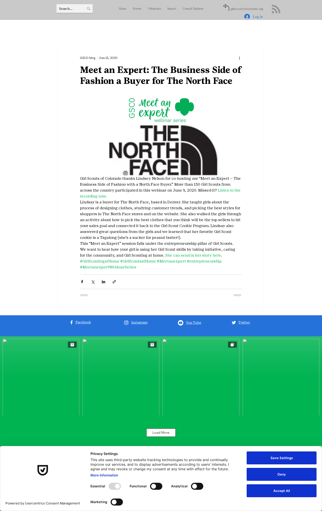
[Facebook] (71, 325)
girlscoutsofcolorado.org (247, 9)
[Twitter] (234, 325)
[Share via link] (114, 285)
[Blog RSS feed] (276, 9)
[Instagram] (126, 325)
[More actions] (239, 57)
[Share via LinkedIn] (103, 285)
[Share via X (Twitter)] (93, 285)
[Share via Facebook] (82, 285)
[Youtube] (180, 326)
